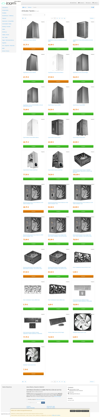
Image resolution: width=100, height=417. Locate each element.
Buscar (88, 2)
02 (57, 18)
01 (54, 18)
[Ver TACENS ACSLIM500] (58, 29)
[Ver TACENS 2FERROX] (58, 127)
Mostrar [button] (91, 18)
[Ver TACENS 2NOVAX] (83, 62)
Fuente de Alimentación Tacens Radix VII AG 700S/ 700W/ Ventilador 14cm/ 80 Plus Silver (82, 235)
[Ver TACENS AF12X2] (83, 257)
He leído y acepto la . (36, 399)
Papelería (4, 42)
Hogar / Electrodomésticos (8, 40)
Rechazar (78, 410)
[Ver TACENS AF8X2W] (33, 289)
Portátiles (4, 13)
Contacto (82, 2)
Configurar (73, 410)
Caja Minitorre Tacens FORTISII (29, 72)
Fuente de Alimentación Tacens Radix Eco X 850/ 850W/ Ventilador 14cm (33, 235)
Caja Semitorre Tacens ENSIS (79, 105)
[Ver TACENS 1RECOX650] (58, 192)
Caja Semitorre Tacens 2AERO (54, 105)
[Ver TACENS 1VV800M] (83, 159)
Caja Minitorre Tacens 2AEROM (29, 40)
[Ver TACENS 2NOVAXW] (58, 62)
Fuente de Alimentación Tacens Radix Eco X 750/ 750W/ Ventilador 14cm (83, 203)
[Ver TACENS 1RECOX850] (33, 224)
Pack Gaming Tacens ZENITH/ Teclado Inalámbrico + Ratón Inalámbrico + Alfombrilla (82, 300)
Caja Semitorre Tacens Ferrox (54, 137)
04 (61, 18)
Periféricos (4, 32)
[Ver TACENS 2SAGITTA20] (58, 159)
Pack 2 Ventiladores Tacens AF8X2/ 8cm (31, 300)
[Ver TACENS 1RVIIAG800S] (58, 257)
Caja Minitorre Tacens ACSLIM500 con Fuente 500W (57, 40)
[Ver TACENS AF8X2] (58, 289)
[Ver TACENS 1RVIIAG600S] (58, 224)
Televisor (4, 18)
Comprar (58, 49)
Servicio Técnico (5, 51)
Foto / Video (5, 37)
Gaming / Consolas (6, 26)
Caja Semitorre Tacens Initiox (79, 137)
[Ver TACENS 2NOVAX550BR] (33, 94)
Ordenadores (5, 7)
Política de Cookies (56, 415)
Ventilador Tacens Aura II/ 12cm (79, 332)
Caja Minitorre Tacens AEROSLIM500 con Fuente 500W (83, 40)
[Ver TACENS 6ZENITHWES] (83, 289)
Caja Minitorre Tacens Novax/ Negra (80, 72)
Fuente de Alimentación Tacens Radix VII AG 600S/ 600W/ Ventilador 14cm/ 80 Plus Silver (57, 235)
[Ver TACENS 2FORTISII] (33, 62)
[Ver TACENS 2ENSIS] (83, 94)
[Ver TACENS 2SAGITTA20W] (33, 159)
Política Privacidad (30, 407)
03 (59, 18)
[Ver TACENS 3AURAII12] (83, 322)
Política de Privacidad (57, 396)
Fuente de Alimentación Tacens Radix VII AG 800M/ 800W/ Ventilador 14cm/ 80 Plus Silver (32, 268)
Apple (3, 48)
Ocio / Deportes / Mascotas (8, 45)
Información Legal (51, 406)
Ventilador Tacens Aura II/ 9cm (29, 364)
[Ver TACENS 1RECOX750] (83, 192)
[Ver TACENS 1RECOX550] (33, 192)
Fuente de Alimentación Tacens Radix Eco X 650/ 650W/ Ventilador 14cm (58, 203)
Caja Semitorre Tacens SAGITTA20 (30, 170)
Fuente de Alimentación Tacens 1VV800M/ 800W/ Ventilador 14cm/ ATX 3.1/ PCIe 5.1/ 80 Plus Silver (82, 171)
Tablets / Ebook (5, 34)
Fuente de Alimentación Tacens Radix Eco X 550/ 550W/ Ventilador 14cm (33, 203)
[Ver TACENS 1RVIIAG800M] (33, 257)
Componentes (5, 10)
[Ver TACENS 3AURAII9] (33, 354)
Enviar (43, 402)
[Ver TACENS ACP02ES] (58, 322)
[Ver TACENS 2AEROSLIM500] (83, 29)
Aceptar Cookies (85, 410)
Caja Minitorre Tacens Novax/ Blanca (55, 72)
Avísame (33, 49)
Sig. (64, 18)
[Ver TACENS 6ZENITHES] (33, 322)
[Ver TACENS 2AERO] (58, 94)
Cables (3, 29)
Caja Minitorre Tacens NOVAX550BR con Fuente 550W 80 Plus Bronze (33, 105)
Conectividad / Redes (6, 23)
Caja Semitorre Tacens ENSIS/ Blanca (31, 137)
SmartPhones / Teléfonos (7, 15)
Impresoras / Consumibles (8, 21)
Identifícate (73, 2)
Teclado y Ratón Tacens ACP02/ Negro (56, 332)
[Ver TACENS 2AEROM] (33, 29)
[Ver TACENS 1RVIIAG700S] (83, 224)
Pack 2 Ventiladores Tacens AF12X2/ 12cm (82, 267)
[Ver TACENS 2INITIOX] (83, 127)
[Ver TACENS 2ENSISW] (33, 127)
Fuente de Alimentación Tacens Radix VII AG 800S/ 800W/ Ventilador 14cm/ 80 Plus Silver (57, 268)
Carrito (95, 2)
